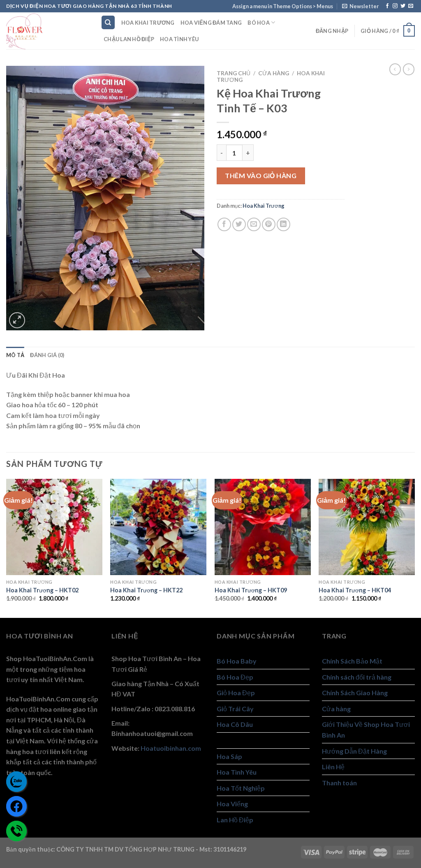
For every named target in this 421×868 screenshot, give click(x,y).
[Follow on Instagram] (395, 6)
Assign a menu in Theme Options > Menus (282, 6)
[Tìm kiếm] (108, 22)
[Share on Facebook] (224, 224)
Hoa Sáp (229, 756)
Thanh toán (339, 783)
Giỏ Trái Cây (235, 709)
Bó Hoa (259, 22)
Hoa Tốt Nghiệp (241, 788)
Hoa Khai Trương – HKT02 (42, 590)
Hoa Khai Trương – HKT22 (146, 590)
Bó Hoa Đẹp (235, 677)
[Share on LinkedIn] (283, 224)
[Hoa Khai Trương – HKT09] (263, 527)
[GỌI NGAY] (16, 831)
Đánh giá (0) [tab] (47, 355)
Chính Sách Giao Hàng (355, 692)
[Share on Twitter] (239, 224)
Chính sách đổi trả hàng (356, 677)
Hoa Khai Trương (148, 22)
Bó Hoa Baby (237, 661)
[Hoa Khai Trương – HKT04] (367, 527)
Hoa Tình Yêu (179, 39)
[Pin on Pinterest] (268, 224)
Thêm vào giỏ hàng (260, 175)
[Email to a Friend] (254, 224)
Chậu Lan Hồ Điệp (129, 39)
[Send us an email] (410, 6)
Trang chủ (233, 73)
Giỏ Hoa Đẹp (236, 692)
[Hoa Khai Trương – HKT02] (54, 527)
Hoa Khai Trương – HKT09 (251, 590)
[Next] (414, 547)
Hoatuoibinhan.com (171, 748)
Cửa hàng (273, 73)
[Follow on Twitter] (402, 6)
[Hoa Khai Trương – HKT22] (158, 527)
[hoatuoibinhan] (47, 30)
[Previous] (6, 547)
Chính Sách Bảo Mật (352, 661)
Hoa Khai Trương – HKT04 (355, 590)
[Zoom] (17, 320)
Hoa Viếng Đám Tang (211, 22)
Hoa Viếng (232, 804)
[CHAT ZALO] (16, 781)
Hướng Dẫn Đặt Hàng (354, 751)
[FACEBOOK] (16, 806)
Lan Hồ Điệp (235, 820)
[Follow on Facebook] (387, 6)
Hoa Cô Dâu (235, 724)
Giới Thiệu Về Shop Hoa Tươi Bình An (366, 729)
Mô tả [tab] (15, 355)
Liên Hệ (333, 767)
